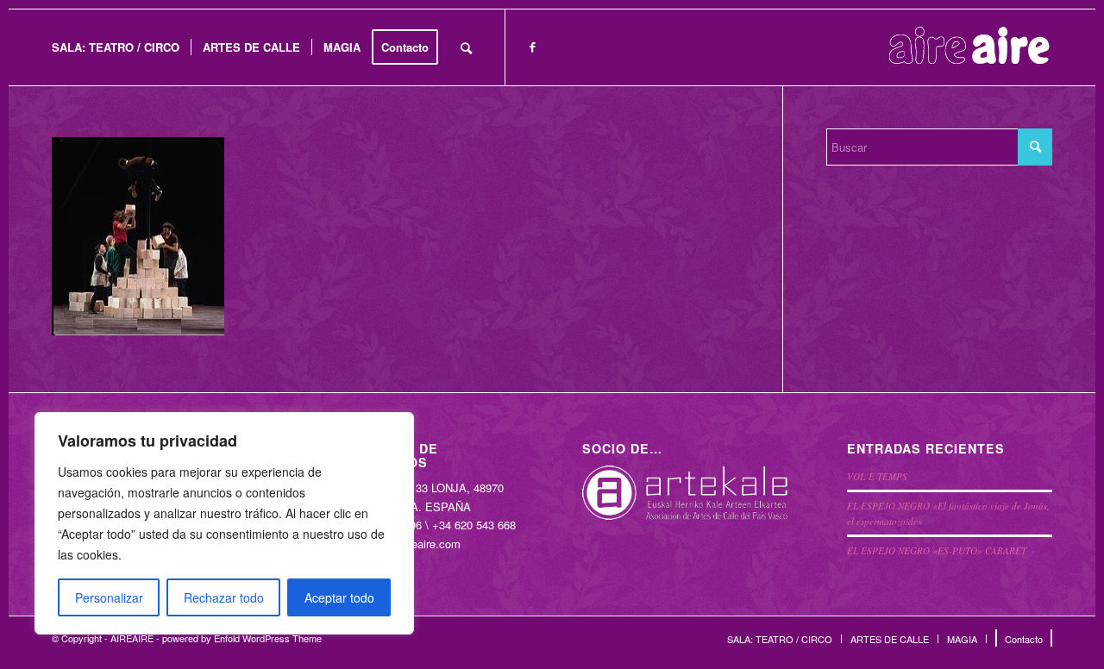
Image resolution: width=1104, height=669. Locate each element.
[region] (224, 523)
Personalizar (109, 597)
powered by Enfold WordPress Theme (242, 638)
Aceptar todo (339, 597)
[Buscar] (466, 47)
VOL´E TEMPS (877, 476)
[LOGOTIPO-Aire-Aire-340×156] (969, 47)
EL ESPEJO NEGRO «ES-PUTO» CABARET (936, 550)
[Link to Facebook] (532, 46)
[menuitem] (116, 47)
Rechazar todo (224, 597)
